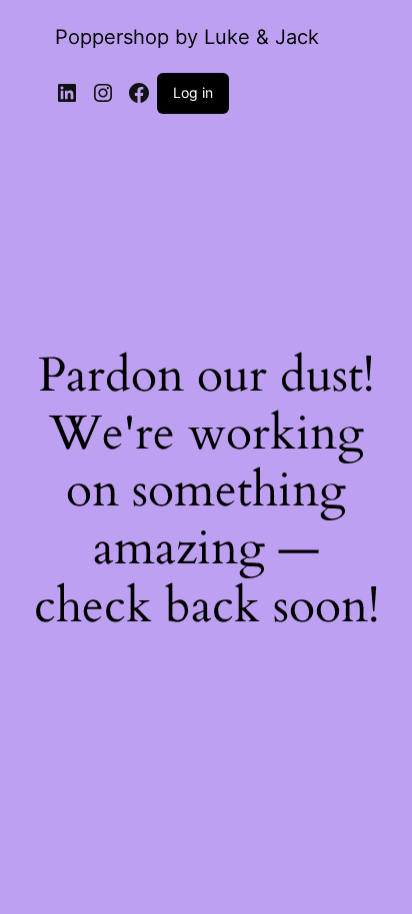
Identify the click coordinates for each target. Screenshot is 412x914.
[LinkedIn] (67, 93)
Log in (193, 92)
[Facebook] (139, 93)
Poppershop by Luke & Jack (187, 37)
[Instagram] (103, 93)
